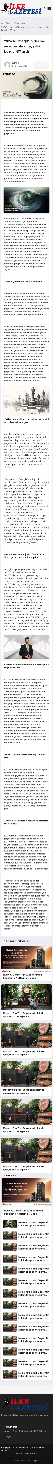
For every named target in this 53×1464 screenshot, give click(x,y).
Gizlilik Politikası (38, 1431)
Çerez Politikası (20, 1431)
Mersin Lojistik (33, 1460)
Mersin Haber (19, 1460)
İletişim (7, 1436)
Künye (7, 1431)
